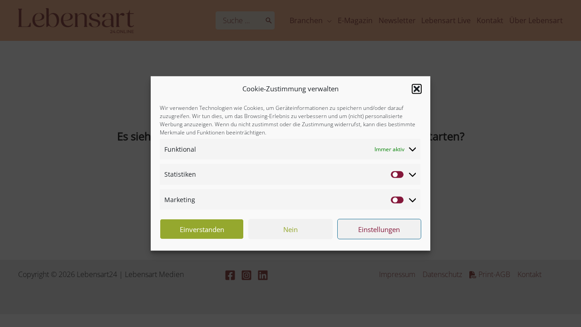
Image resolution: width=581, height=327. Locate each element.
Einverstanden (202, 229)
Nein (290, 229)
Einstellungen (379, 229)
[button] (416, 89)
